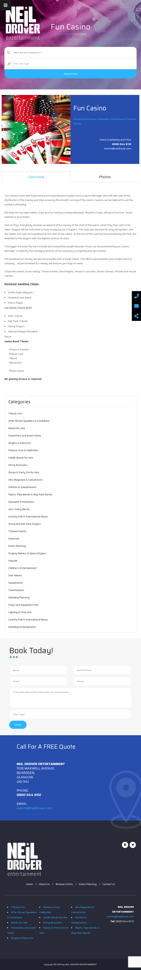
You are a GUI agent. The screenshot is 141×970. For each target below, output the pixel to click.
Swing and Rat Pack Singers (24, 524)
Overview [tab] (36, 177)
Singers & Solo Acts (19, 443)
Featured (80, 119)
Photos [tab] (105, 177)
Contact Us (109, 884)
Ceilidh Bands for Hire (20, 458)
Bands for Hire (16, 428)
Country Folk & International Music (28, 516)
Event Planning (17, 546)
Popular (92, 119)
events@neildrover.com (34, 808)
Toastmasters (16, 590)
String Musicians (17, 465)
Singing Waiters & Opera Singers (27, 553)
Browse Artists (64, 884)
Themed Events (17, 531)
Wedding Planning (19, 597)
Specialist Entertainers (112, 119)
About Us (44, 884)
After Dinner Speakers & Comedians (29, 421)
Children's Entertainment (22, 568)
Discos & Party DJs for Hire (23, 472)
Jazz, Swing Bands (19, 509)
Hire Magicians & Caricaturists (25, 480)
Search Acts (70, 74)
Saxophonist (15, 583)
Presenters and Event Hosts (24, 435)
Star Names (15, 575)
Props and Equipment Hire (23, 605)
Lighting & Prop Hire (20, 612)
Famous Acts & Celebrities (23, 450)
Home (29, 884)
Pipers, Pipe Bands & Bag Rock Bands (30, 494)
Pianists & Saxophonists (22, 487)
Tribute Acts (15, 413)
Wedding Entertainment (22, 627)
